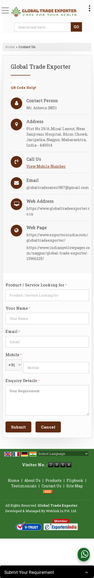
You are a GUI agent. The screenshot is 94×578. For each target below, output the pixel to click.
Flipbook (75, 480)
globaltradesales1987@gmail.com (57, 187)
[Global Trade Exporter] (44, 12)
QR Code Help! (23, 87)
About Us (32, 480)
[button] (46, 166)
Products (53, 480)
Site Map (74, 485)
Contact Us (51, 485)
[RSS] (47, 491)
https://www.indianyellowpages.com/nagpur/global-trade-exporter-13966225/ (58, 253)
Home (10, 47)
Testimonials (24, 485)
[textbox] (43, 27)
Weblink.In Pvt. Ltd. (61, 511)
